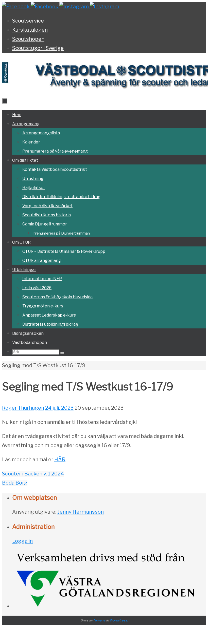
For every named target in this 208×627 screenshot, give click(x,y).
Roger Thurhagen (23, 408)
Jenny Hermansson (80, 512)
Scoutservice (28, 21)
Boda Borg (14, 483)
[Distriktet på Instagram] (74, 7)
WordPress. (118, 620)
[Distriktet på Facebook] (16, 7)
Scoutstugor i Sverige (38, 48)
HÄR (59, 459)
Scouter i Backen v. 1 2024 (33, 474)
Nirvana (99, 620)
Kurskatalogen (30, 30)
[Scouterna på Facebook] (45, 7)
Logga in (22, 541)
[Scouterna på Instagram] (104, 7)
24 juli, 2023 (59, 408)
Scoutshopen (28, 39)
